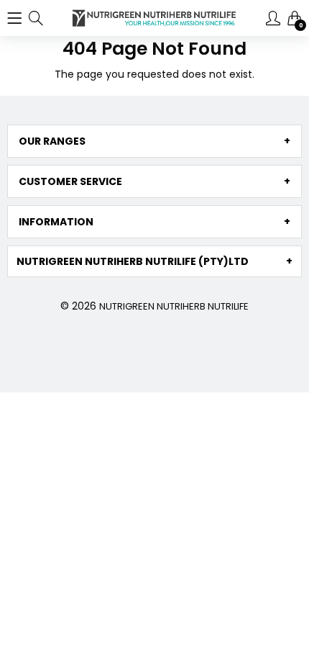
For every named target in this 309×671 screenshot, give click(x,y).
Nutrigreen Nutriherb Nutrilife (174, 306)
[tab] (154, 141)
